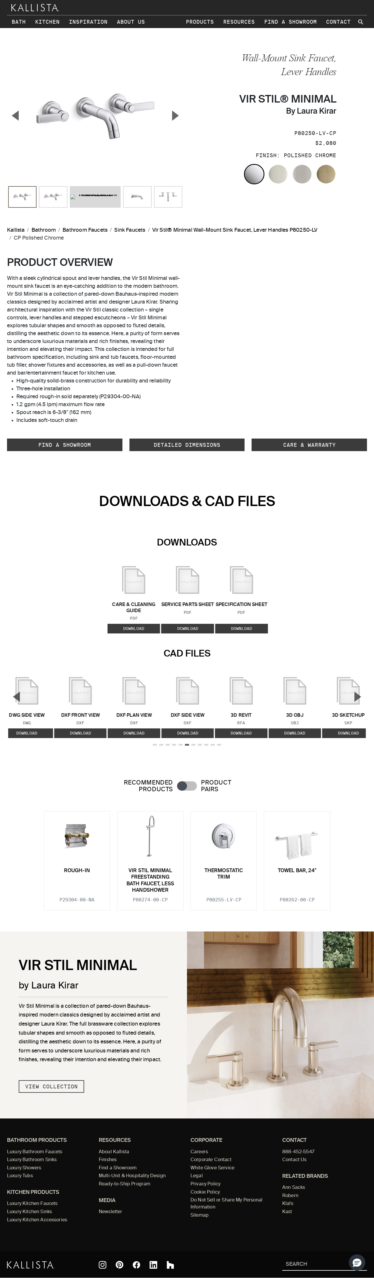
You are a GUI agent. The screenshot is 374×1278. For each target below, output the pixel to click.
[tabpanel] (187, 857)
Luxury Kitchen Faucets (32, 1203)
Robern (290, 1196)
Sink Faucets (129, 230)
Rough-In (77, 870)
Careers (199, 1152)
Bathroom (44, 230)
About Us (131, 22)
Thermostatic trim (224, 874)
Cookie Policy (205, 1192)
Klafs (287, 1203)
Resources (239, 22)
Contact (338, 22)
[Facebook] (136, 1265)
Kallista (16, 230)
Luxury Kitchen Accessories (37, 1220)
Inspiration (88, 22)
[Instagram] (102, 1264)
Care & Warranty (309, 445)
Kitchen (47, 22)
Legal (197, 1176)
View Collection (51, 1086)
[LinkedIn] (153, 1264)
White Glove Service (212, 1168)
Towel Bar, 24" (297, 870)
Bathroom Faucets (85, 230)
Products (200, 22)
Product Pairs (216, 786)
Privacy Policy (205, 1184)
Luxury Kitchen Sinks (29, 1212)
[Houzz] (170, 1264)
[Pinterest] (119, 1265)
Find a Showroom (290, 22)
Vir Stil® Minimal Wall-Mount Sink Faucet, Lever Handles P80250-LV (235, 230)
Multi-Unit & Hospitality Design (132, 1176)
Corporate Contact (211, 1160)
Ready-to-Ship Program (124, 1184)
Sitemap (200, 1215)
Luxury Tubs (20, 1176)
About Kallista (114, 1152)
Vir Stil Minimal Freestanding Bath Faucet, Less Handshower (150, 880)
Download (133, 628)
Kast (287, 1212)
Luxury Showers (24, 1168)
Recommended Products (148, 786)
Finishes (108, 1160)
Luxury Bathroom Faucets (35, 1152)
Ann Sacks (293, 1187)
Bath (19, 22)
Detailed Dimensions (187, 445)
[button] (357, 1262)
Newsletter (110, 1212)
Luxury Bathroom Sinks (32, 1160)
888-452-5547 (298, 1152)
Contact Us (294, 1160)
